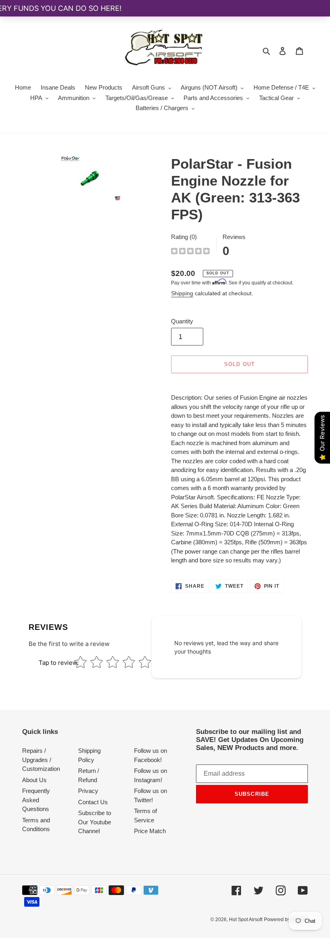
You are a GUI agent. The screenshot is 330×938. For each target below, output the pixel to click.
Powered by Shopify (286, 919)
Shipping (182, 293)
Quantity (182, 321)
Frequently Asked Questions (36, 799)
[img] (190, 252)
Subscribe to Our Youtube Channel (94, 821)
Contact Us (93, 802)
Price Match (150, 831)
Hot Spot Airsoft (245, 919)
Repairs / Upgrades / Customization (41, 759)
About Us (34, 780)
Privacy (88, 790)
